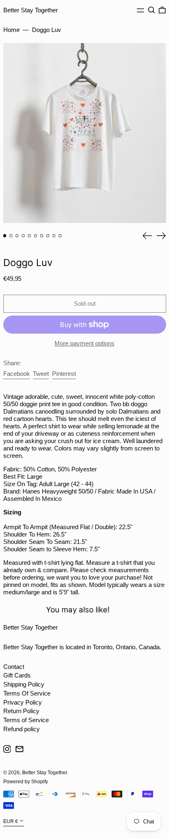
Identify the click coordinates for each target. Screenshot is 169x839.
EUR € (10, 821)
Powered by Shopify (25, 781)
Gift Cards (17, 675)
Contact (13, 666)
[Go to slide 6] (35, 235)
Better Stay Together (30, 10)
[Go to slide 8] (48, 235)
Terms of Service (26, 719)
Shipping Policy (23, 684)
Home (11, 29)
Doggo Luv (46, 29)
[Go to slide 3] (17, 235)
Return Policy (21, 710)
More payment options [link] (84, 343)
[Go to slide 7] (41, 235)
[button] (151, 10)
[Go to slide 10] (60, 235)
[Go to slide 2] (11, 235)
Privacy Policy (22, 702)
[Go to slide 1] (5, 235)
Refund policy (21, 728)
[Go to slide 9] (54, 235)
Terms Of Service (26, 693)
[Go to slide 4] (23, 235)
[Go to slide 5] (29, 235)
